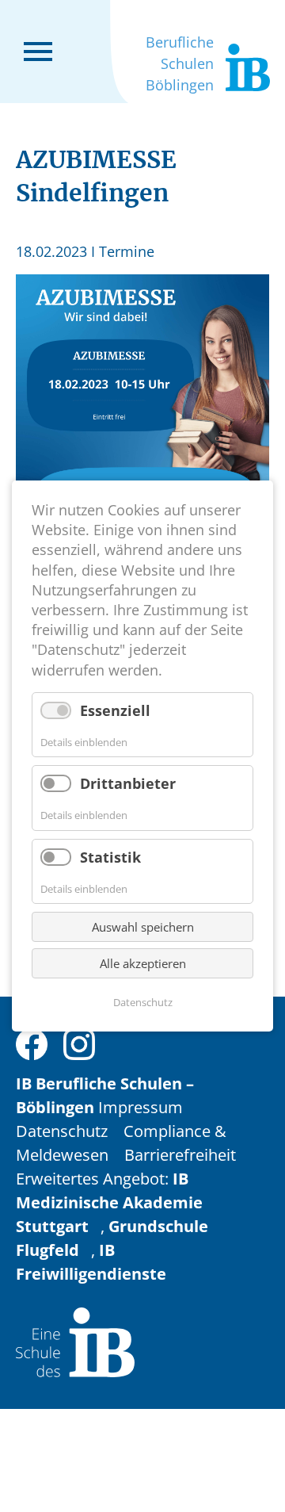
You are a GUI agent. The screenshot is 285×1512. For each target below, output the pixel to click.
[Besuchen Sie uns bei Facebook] (32, 1042)
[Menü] (38, 49)
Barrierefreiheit (180, 1155)
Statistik (110, 857)
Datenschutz (62, 1131)
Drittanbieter (128, 783)
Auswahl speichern (143, 927)
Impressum (140, 1107)
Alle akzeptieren (143, 963)
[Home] (75, 1340)
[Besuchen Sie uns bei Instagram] (79, 1042)
